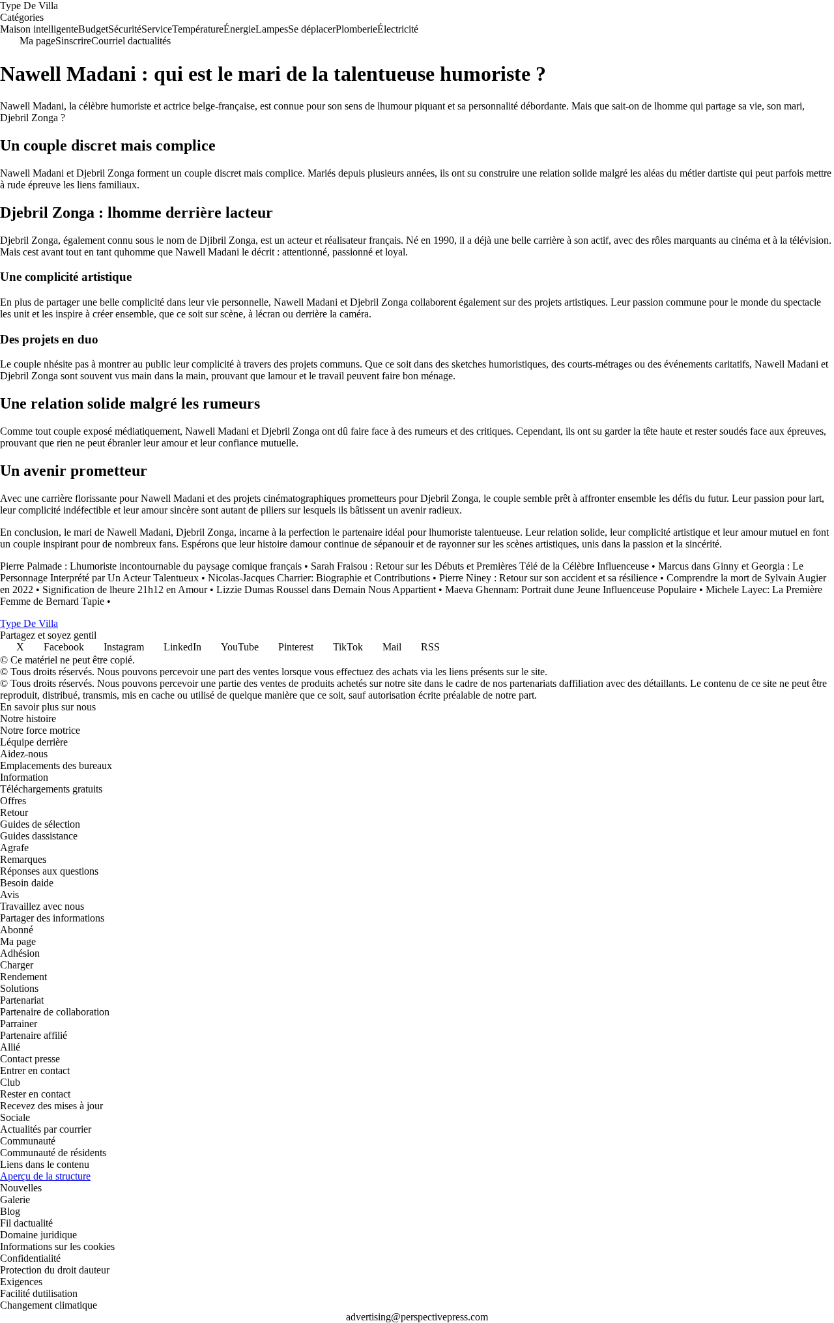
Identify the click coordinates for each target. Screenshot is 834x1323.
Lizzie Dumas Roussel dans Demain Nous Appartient (326, 589)
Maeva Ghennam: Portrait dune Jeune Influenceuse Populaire (571, 589)
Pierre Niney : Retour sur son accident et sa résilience (548, 577)
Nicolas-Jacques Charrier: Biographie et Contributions (319, 577)
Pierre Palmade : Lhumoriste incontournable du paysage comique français (151, 566)
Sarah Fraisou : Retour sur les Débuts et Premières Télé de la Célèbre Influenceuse (480, 566)
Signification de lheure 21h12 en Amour (124, 589)
